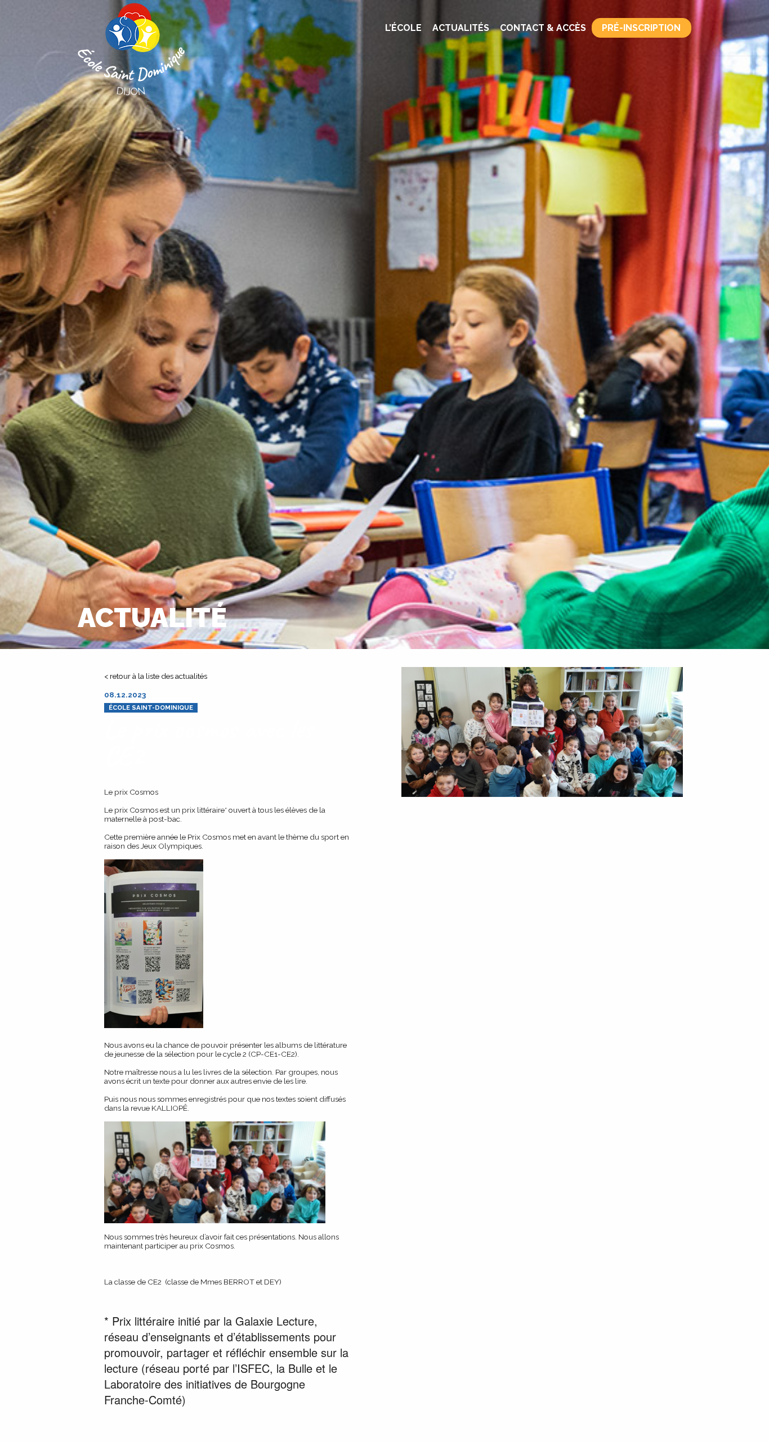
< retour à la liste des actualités (155, 676)
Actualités (460, 27)
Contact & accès (543, 27)
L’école (403, 27)
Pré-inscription (641, 27)
